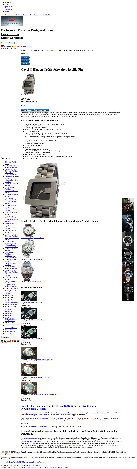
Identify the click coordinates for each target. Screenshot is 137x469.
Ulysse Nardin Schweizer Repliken (11, 285)
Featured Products (24, 15)
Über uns (38, 15)
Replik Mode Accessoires (9, 311)
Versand (32, 15)
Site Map (36, 462)
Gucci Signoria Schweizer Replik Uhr (33, 302)
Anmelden (8, 8)
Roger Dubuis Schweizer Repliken (11, 271)
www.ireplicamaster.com (33, 408)
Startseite (8, 2)
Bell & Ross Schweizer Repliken (11, 173)
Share (2, 45)
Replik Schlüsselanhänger (11, 318)
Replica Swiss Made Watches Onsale (24, 467)
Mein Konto (9, 6)
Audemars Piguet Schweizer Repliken (11, 166)
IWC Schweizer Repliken (10, 231)
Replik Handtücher (11, 304)
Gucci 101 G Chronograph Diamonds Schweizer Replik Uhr (40, 394)
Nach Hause (5, 15)
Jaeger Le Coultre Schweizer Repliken (11, 235)
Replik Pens (8, 313)
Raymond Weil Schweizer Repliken (11, 267)
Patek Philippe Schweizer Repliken (11, 256)
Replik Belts (9, 297)
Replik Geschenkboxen (12, 301)
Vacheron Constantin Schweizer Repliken (12, 289)
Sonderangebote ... (11, 328)
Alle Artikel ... (9, 333)
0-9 (39, 465)
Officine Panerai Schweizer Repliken (11, 246)
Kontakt (43, 15)
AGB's (20, 462)
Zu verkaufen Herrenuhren (75, 418)
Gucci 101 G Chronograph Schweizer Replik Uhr (36, 360)
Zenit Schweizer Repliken (10, 293)
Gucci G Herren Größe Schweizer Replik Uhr (70, 406)
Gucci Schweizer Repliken (53, 50)
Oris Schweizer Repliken (10, 253)
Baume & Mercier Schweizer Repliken (11, 170)
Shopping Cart (5, 48)
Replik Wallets (9, 322)
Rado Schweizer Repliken (10, 264)
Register (48, 15)
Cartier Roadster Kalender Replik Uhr (33, 259)
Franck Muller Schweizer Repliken (11, 217)
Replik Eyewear (10, 299)
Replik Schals (9, 315)
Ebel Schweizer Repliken (10, 210)
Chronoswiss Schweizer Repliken (11, 199)
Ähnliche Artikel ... (11, 331)
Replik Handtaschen (11, 303)
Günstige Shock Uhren (39, 427)
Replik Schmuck (10, 321)
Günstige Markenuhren (63, 413)
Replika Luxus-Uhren (39, 415)
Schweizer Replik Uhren (36, 50)
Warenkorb (8, 10)
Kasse (7, 11)
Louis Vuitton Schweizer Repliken (11, 242)
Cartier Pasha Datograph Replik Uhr (32, 238)
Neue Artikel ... (10, 329)
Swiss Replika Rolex (31, 406)
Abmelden (8, 4)
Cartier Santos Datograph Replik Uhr (32, 281)
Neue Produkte (13, 15)
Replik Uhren (9, 295)
